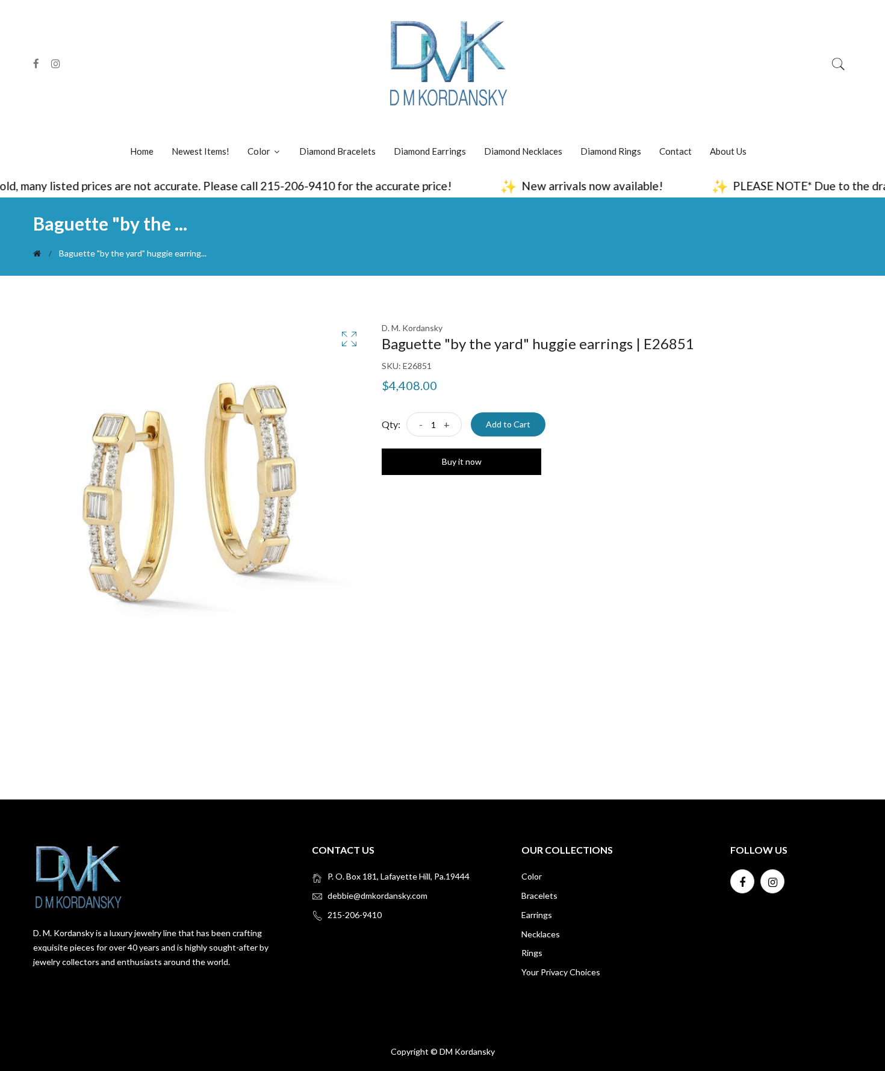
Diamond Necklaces (523, 151)
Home (142, 151)
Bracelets (539, 895)
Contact (675, 151)
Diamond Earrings (430, 151)
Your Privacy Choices (560, 972)
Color (259, 151)
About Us (728, 151)
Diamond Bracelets (337, 151)
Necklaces (540, 934)
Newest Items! (200, 151)
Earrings (536, 915)
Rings (531, 953)
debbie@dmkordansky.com (377, 895)
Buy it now (462, 461)
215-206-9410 (355, 915)
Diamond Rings (610, 151)
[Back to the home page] (37, 253)
